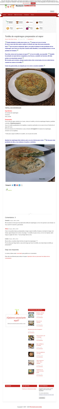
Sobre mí (10, 14)
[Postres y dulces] (40, 23)
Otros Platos (10, 39)
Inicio (4, 14)
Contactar (26, 14)
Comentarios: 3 (31, 39)
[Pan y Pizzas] (10, 29)
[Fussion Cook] (30, 29)
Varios (32, 14)
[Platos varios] (39, 29)
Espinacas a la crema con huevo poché (40, 371)
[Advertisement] (30, 203)
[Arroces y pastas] (20, 23)
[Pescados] (20, 29)
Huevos (6, 39)
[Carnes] (30, 23)
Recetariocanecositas (36, 407)
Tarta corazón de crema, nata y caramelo (39, 362)
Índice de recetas (17, 14)
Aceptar (33, 3)
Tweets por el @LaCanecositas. (29, 388)
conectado (19, 253)
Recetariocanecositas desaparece (35, 329)
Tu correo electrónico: (44, 393)
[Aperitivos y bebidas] (10, 23)
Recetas (15, 39)
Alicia (6, 228)
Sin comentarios (39, 317)
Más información (26, 3)
